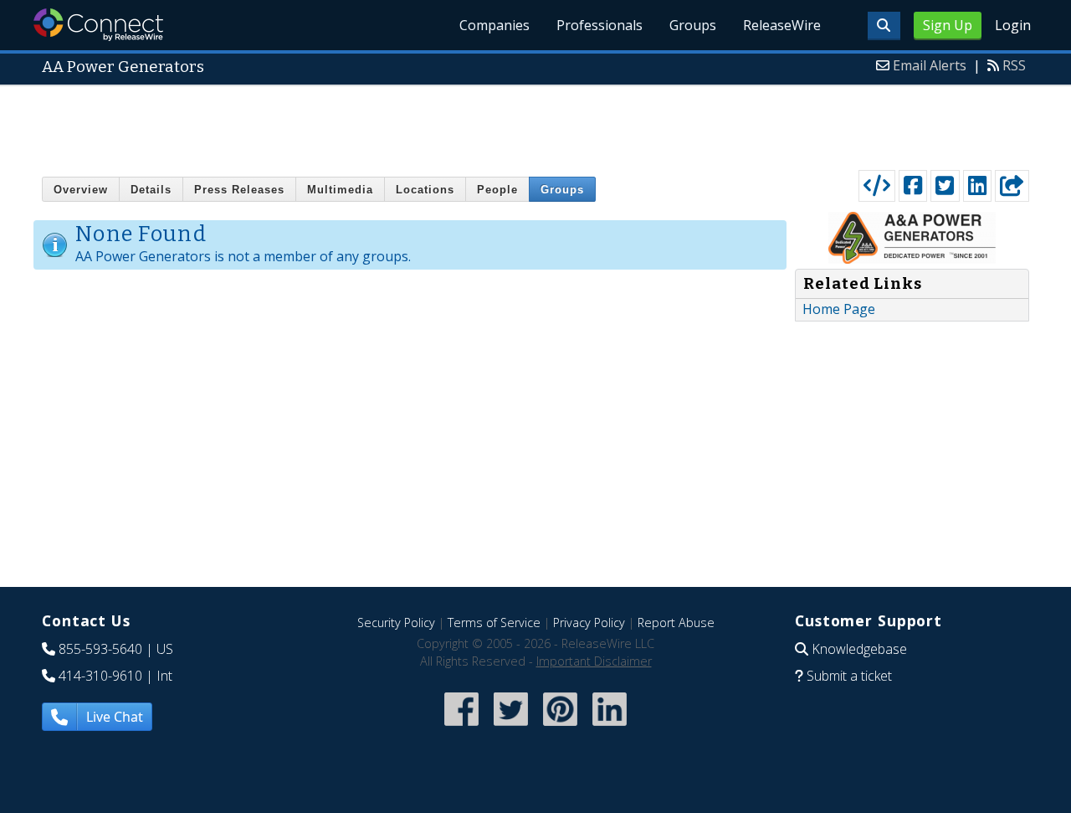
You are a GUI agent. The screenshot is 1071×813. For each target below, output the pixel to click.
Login (1013, 25)
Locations (425, 189)
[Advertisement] (535, 124)
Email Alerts (929, 65)
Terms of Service (494, 622)
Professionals (599, 25)
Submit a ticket (849, 675)
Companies (494, 25)
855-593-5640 (100, 649)
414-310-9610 (100, 675)
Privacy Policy (589, 622)
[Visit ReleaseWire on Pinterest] (560, 727)
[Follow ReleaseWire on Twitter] (511, 727)
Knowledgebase (859, 649)
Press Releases (239, 189)
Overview (81, 189)
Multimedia (340, 189)
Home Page (838, 309)
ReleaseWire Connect (98, 24)
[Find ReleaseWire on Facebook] (461, 727)
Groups (692, 25)
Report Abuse (676, 622)
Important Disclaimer (594, 661)
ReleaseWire (782, 25)
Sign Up (947, 25)
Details (151, 189)
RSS (1014, 65)
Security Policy (396, 622)
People (497, 189)
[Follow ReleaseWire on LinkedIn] (610, 727)
